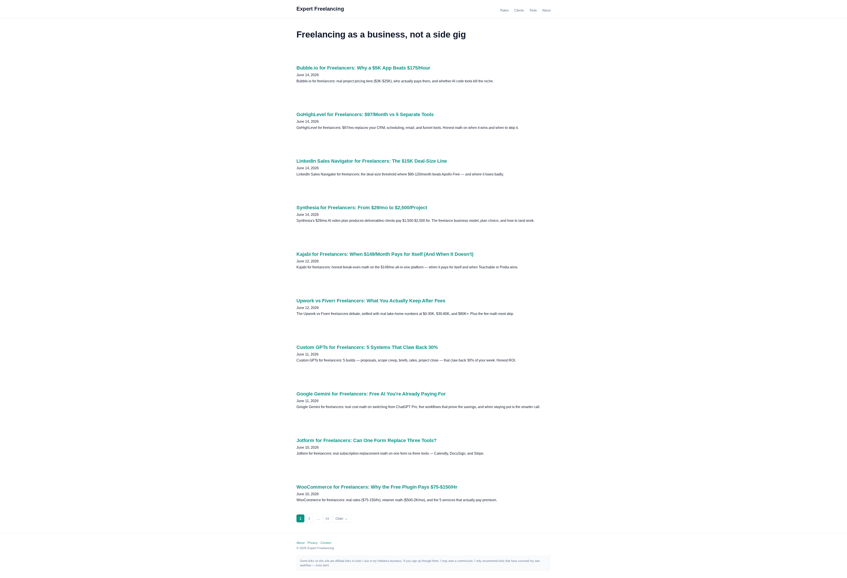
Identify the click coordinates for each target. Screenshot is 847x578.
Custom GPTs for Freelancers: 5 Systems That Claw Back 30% (367, 347)
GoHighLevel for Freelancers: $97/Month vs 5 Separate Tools (365, 114)
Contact (325, 542)
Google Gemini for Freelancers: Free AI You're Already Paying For (371, 394)
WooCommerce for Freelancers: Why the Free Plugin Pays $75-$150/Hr (376, 487)
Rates (504, 10)
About (546, 10)
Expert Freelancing (320, 9)
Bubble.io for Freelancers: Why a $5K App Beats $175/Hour (363, 68)
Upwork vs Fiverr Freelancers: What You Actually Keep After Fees (370, 300)
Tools (533, 10)
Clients (519, 10)
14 (327, 518)
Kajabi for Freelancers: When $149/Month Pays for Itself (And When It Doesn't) (384, 254)
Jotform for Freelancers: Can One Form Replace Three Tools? (366, 440)
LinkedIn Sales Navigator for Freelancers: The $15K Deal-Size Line (371, 161)
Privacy (312, 542)
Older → (341, 518)
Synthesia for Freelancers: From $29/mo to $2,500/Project (361, 207)
